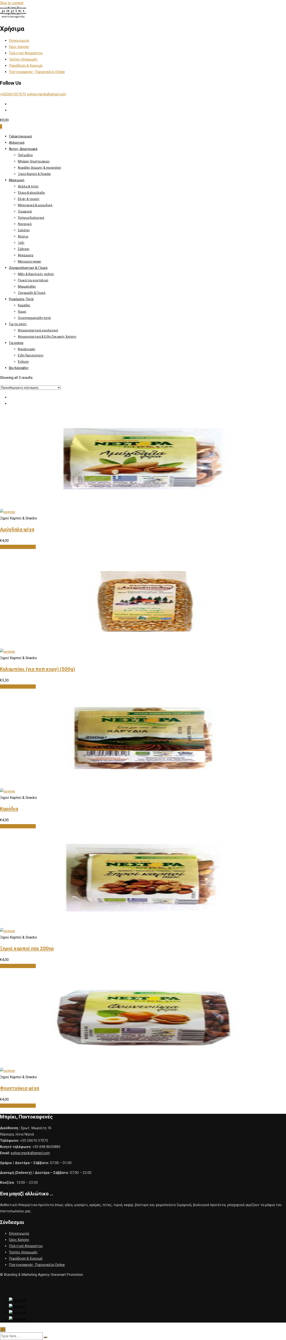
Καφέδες (24, 305)
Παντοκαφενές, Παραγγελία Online (37, 72)
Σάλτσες (24, 249)
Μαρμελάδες (27, 286)
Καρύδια (9, 809)
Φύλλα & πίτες (28, 186)
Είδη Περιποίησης (31, 355)
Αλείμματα (25, 255)
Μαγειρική (16, 180)
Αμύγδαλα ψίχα (17, 529)
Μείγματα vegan (29, 261)
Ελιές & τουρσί (28, 199)
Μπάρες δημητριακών (34, 161)
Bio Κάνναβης (19, 368)
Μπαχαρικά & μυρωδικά (35, 205)
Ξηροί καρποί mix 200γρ (27, 948)
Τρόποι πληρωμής (23, 59)
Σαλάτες (24, 230)
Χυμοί (22, 311)
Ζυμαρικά (25, 211)
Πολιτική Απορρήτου (26, 53)
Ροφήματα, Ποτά (21, 299)
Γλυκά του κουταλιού (33, 280)
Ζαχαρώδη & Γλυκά (31, 293)
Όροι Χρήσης (19, 47)
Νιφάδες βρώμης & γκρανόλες (39, 167)
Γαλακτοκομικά (20, 136)
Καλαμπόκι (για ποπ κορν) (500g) (37, 669)
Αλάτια (23, 236)
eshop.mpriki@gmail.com (46, 94)
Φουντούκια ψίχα (19, 1088)
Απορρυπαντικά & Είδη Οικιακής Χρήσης (47, 336)
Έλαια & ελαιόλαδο (31, 192)
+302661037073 (13, 94)
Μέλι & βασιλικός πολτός (36, 274)
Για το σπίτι (18, 324)
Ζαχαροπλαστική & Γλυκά (28, 268)
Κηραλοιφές (27, 349)
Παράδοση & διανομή (25, 65)
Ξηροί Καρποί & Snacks (34, 174)
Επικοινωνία (19, 40)
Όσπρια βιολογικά (31, 217)
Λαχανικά (25, 224)
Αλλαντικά (16, 143)
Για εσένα (16, 343)
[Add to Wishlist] (7, 512)
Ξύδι (21, 243)
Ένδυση (23, 361)
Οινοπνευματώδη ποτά (34, 318)
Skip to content (11, 3)
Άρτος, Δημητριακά (23, 149)
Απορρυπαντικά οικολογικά (38, 330)
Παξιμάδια (25, 155)
